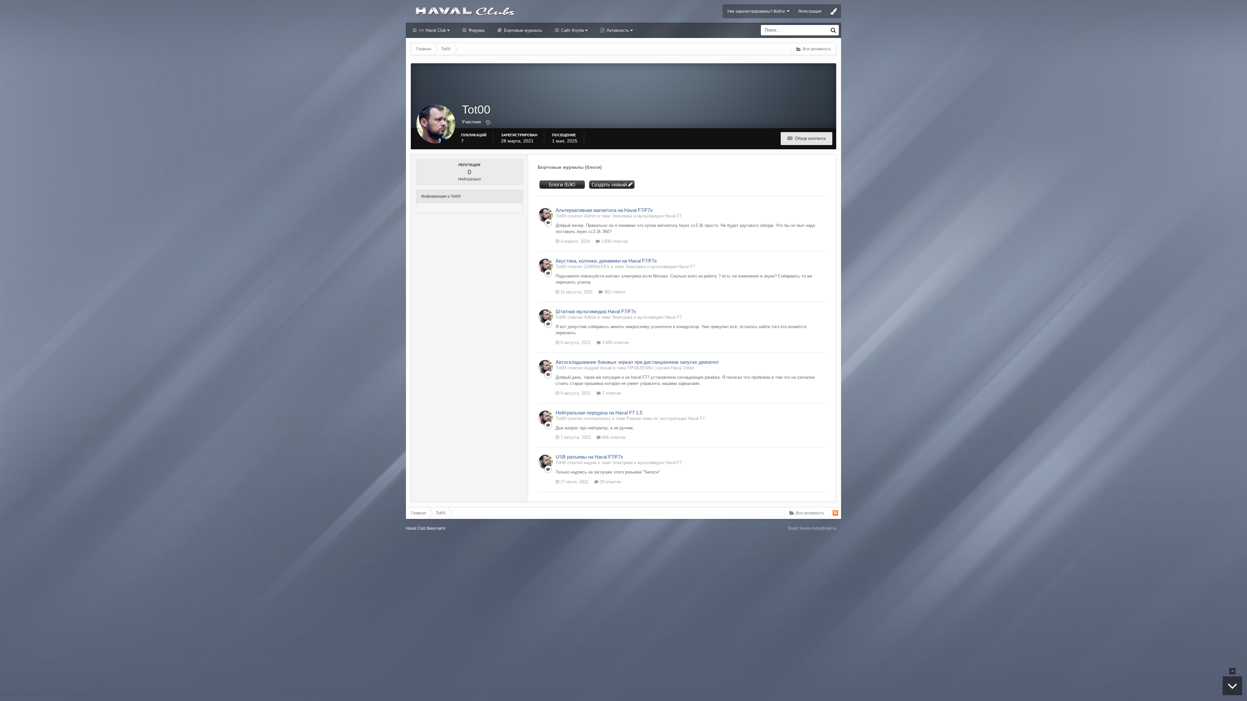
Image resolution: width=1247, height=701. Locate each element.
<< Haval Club (432, 30)
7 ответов (611, 393)
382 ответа (614, 291)
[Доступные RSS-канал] (835, 513)
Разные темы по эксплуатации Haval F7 (665, 418)
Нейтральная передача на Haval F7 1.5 (599, 412)
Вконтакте (436, 528)
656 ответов (613, 437)
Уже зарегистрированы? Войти (757, 11)
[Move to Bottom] (1232, 685)
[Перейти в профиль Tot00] (545, 215)
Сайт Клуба (572, 30)
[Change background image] (833, 11)
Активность (617, 30)
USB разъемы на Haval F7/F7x (589, 457)
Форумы (476, 30)
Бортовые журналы (522, 30)
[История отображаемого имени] (488, 123)
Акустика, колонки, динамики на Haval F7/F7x (606, 261)
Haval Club (416, 528)
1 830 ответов (614, 241)
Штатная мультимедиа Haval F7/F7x (596, 311)
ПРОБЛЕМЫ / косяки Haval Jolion (660, 367)
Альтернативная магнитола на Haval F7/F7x (604, 210)
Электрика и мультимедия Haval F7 (647, 216)
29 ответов (609, 481)
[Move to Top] (1232, 671)
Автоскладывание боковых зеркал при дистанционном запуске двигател (637, 362)
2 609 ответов (615, 342)
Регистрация (810, 11)
